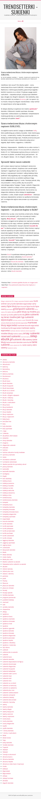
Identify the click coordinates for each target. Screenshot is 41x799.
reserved (5, 602)
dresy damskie (7, 440)
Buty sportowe (7, 429)
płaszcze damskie (8, 586)
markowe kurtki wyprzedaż (11, 328)
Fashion (5, 450)
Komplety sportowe (8, 517)
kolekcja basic (7, 481)
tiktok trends (6, 738)
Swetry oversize (7, 714)
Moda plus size (7, 559)
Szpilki (4, 726)
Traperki (5, 747)
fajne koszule (21, 306)
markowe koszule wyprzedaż (28, 325)
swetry (4, 704)
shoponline (6, 609)
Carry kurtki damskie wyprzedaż (19, 303)
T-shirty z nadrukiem (9, 733)
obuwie (4, 566)
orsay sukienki (31, 333)
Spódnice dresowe (8, 621)
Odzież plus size (7, 571)
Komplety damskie (8, 507)
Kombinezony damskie (10, 500)
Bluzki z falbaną (7, 398)
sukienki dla (19, 339)
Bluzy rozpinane (7, 414)
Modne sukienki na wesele (11, 562)
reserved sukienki (10, 336)
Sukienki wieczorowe (9, 700)
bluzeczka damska (17, 262)
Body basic (6, 419)
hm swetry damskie (11, 312)
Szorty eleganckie (8, 723)
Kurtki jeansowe (7, 526)
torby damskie (7, 743)
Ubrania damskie (8, 759)
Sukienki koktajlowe (8, 671)
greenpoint (10, 309)
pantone (5, 576)
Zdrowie (5, 781)
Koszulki (11, 240)
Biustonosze (6, 376)
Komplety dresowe (8, 509)
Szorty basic (6, 719)
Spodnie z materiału (9, 645)
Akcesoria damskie (8, 362)
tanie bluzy (33, 79)
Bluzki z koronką (7, 400)
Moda (4, 552)
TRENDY (5, 750)
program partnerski (9, 597)
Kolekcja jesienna (8, 483)
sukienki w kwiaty (8, 697)
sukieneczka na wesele (10, 652)
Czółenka (5, 433)
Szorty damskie (7, 721)
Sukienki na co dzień (9, 683)
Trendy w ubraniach (9, 754)
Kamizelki (5, 469)
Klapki (4, 476)
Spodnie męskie (7, 640)
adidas (4, 360)
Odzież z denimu (8, 574)
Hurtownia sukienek (9, 459)
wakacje (5, 769)
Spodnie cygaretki (8, 628)
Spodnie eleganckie (8, 635)
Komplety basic (7, 505)
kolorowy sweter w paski (19, 320)
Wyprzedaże (6, 773)
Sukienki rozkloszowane (10, 693)
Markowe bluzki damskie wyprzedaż (16, 323)
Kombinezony (7, 498)
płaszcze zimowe (8, 588)
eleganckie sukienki (8, 445)
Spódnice (5, 614)
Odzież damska (7, 569)
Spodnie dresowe (8, 633)
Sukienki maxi (7, 676)
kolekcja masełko (8, 486)
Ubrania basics (7, 757)
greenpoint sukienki (23, 308)
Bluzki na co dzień (8, 390)
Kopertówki (6, 519)
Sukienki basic (7, 657)
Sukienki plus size (8, 690)
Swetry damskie (7, 707)
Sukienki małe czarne (9, 674)
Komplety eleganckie (9, 514)
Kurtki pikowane (7, 528)
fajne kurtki (30, 306)
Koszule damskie (8, 521)
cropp (4, 431)
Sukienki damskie (8, 659)
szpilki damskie (7, 728)
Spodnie (5, 626)
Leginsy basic (6, 545)
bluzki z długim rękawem (10, 395)
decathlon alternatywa (9, 436)
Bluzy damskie (7, 77)
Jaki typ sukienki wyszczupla (17, 318)
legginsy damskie (8, 540)
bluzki (9, 254)
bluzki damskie (27, 257)
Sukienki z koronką (8, 702)
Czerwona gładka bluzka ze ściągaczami (24, 282)
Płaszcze (5, 583)
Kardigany (5, 474)
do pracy (23, 99)
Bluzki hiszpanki (7, 386)
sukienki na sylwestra (9, 688)
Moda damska (7, 555)
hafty (35, 131)
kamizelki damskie (8, 471)
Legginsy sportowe (8, 543)
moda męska (6, 557)
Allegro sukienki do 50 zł (7, 301)
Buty (3, 424)
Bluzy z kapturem (8, 417)
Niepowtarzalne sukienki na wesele (14, 564)
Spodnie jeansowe (8, 638)
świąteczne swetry (12, 348)
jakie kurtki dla (19, 315)
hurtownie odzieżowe (9, 462)
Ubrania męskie (7, 762)
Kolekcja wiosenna (8, 493)
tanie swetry (27, 345)
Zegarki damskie (7, 783)
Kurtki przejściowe (8, 531)
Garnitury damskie (8, 455)
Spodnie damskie (8, 631)
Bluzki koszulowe (8, 388)
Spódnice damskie (8, 619)
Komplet (5, 502)
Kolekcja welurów (8, 490)
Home (4, 457)
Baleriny (5, 367)
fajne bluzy (27, 77)
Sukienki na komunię (9, 685)
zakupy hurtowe (7, 778)
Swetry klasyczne (8, 712)
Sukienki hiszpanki (8, 669)
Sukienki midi (6, 678)
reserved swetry (25, 337)
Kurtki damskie (7, 524)
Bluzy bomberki (7, 407)
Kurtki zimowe (7, 538)
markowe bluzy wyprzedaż (13, 79)
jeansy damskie (7, 467)
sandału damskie (8, 607)
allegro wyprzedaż (19, 301)
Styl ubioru (6, 647)
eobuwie (5, 448)
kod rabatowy (6, 478)
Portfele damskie (8, 595)
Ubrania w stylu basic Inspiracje (13, 764)
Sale (3, 605)
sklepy (4, 612)
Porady (4, 590)
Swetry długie (7, 709)
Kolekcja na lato (7, 488)
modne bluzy (26, 79)
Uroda (4, 766)
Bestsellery (6, 369)
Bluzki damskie (7, 383)
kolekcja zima (6, 495)
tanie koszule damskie (14, 342)
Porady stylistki (7, 593)
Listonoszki (6, 547)
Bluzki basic (6, 381)
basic (17, 118)
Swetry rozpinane (8, 716)
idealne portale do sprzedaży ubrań (14, 464)
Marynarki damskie (8, 550)
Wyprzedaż (6, 771)
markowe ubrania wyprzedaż (27, 331)
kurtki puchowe (7, 533)
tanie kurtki (27, 342)
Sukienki (14, 77)
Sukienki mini (6, 681)
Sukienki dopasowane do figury (12, 662)
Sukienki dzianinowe (9, 664)
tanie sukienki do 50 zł (16, 345)
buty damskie (6, 426)
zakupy (4, 776)
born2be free (6, 421)
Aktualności (6, 364)
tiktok (4, 735)
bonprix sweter (28, 301)
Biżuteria (5, 379)
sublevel (5, 650)
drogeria (5, 443)
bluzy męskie (6, 412)
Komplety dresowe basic (10, 512)
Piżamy (4, 581)
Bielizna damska (7, 374)
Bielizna (5, 371)
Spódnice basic (7, 616)
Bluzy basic (6, 405)
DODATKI (5, 438)
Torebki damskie (7, 745)
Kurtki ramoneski (8, 536)
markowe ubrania (15, 331)
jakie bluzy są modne (26, 311)
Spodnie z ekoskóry (8, 643)
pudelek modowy (8, 600)
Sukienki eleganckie (9, 666)
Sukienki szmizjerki (8, 695)
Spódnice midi (7, 624)
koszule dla (30, 320)
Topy (4, 740)
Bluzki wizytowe (7, 393)
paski (4, 578)
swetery (29, 339)
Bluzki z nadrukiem (8, 402)
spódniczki (33, 109)
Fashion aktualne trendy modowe (13, 452)
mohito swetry (18, 334)
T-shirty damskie (8, 731)
